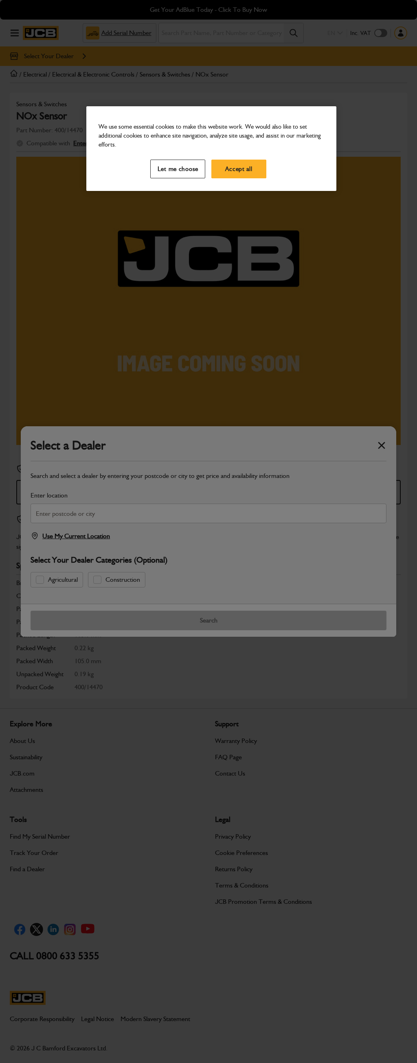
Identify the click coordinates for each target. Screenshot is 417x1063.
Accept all (238, 169)
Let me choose (178, 169)
